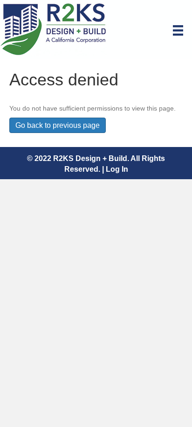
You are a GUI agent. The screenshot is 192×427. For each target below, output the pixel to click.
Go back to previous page (57, 125)
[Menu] (178, 30)
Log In (117, 169)
